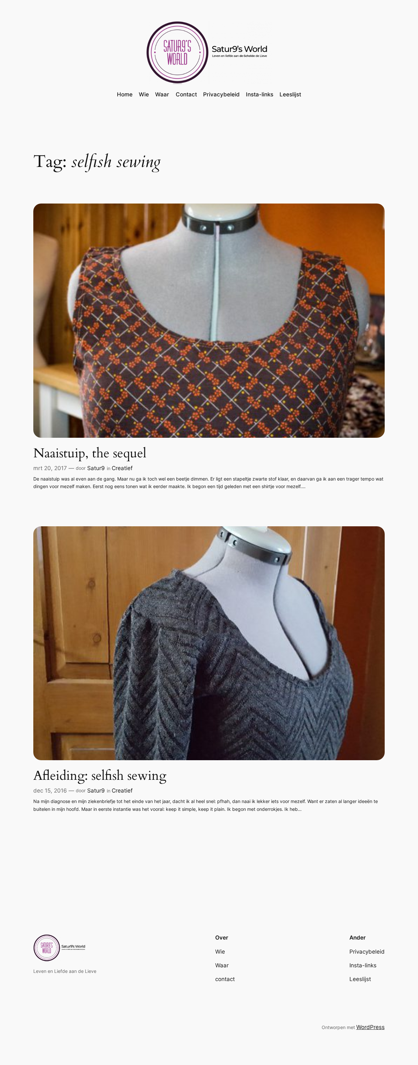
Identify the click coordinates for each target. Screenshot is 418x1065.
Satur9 (96, 468)
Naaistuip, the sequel (89, 453)
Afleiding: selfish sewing (99, 776)
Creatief (122, 468)
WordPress (370, 1027)
